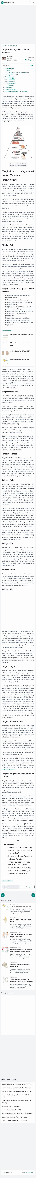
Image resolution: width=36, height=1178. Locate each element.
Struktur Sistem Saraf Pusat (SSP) (20, 351)
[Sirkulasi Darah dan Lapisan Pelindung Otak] (5, 341)
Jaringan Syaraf (11, 83)
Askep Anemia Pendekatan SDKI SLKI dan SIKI (16, 1088)
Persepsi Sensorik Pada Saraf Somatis (21, 334)
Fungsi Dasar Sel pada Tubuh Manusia (18, 72)
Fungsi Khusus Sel (12, 75)
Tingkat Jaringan (9, 77)
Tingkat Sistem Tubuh (11, 89)
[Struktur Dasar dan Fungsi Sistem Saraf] (5, 922)
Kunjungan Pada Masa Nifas (11, 1106)
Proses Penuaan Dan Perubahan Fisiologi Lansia (17, 1113)
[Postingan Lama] (3, 895)
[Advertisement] (18, 24)
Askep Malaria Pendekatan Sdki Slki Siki (14, 1120)
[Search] (30, 3)
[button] (29, 60)
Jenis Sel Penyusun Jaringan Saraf (20, 359)
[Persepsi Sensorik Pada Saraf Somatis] (5, 339)
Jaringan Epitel (11, 79)
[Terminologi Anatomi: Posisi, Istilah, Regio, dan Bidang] (5, 937)
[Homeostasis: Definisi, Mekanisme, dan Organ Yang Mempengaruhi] (5, 952)
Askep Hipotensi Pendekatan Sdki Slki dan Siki (16, 1091)
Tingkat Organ (9, 87)
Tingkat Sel (8, 70)
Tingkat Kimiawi (9, 68)
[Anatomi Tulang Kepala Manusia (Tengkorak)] (5, 967)
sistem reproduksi (7, 769)
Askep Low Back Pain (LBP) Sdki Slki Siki (14, 1117)
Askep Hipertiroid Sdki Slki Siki (11, 1110)
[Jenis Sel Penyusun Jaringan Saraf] (5, 364)
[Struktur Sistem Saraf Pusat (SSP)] (5, 356)
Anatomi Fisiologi (8, 880)
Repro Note (8, 2)
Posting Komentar (14, 887)
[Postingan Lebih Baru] (33, 895)
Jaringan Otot (11, 81)
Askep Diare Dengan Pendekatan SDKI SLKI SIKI (17, 1084)
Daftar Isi (6, 65)
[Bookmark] (4, 887)
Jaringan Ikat (10, 85)
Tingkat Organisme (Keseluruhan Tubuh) (16, 91)
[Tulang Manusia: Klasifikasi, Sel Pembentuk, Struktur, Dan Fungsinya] (5, 982)
